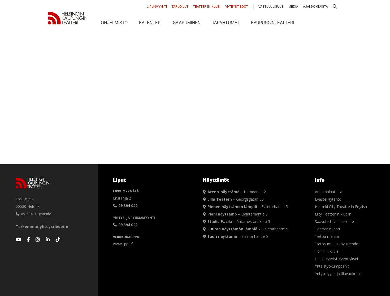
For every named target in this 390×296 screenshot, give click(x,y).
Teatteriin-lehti (327, 228)
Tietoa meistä (327, 236)
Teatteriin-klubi (206, 7)
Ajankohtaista (315, 7)
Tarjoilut (180, 7)
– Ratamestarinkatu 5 (238, 221)
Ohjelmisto (114, 23)
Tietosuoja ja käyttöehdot (337, 243)
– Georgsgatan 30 (235, 199)
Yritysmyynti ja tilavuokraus (338, 273)
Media (293, 7)
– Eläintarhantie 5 (247, 206)
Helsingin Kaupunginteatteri (68, 18)
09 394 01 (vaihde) (36, 213)
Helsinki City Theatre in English (341, 206)
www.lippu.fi (123, 243)
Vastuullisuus (271, 7)
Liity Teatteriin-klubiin (333, 214)
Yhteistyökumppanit (332, 266)
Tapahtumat (226, 23)
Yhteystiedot (236, 7)
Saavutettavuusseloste (334, 221)
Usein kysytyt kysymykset (336, 258)
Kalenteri (150, 23)
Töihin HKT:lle (327, 251)
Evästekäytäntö (328, 199)
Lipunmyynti (157, 7)
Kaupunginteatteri (272, 23)
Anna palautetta (328, 191)
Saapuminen (187, 23)
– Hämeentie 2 (236, 191)
